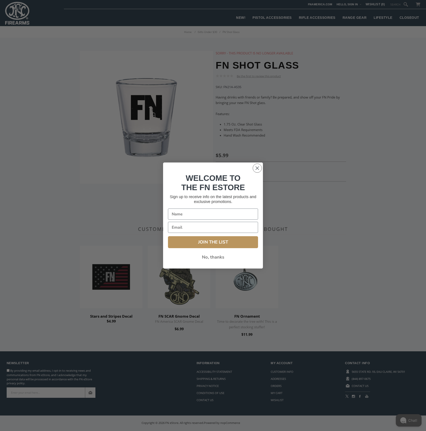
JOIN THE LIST (213, 242)
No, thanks (213, 257)
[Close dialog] (257, 168)
